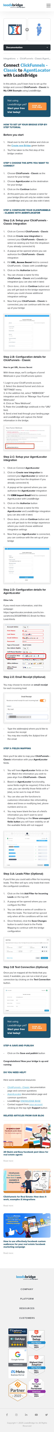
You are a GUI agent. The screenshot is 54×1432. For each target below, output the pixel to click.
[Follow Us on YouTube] (36, 1415)
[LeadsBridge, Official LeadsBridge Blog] (14, 5)
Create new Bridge (21, 145)
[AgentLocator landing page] (39, 29)
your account (35, 1104)
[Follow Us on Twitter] (46, 1415)
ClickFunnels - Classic (18, 1087)
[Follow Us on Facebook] (7, 1415)
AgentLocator (14, 1094)
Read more (8, 1160)
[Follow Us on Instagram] (16, 1415)
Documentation (14, 47)
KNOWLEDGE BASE (30, 1101)
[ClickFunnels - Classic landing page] (14, 29)
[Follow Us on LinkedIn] (26, 1415)
